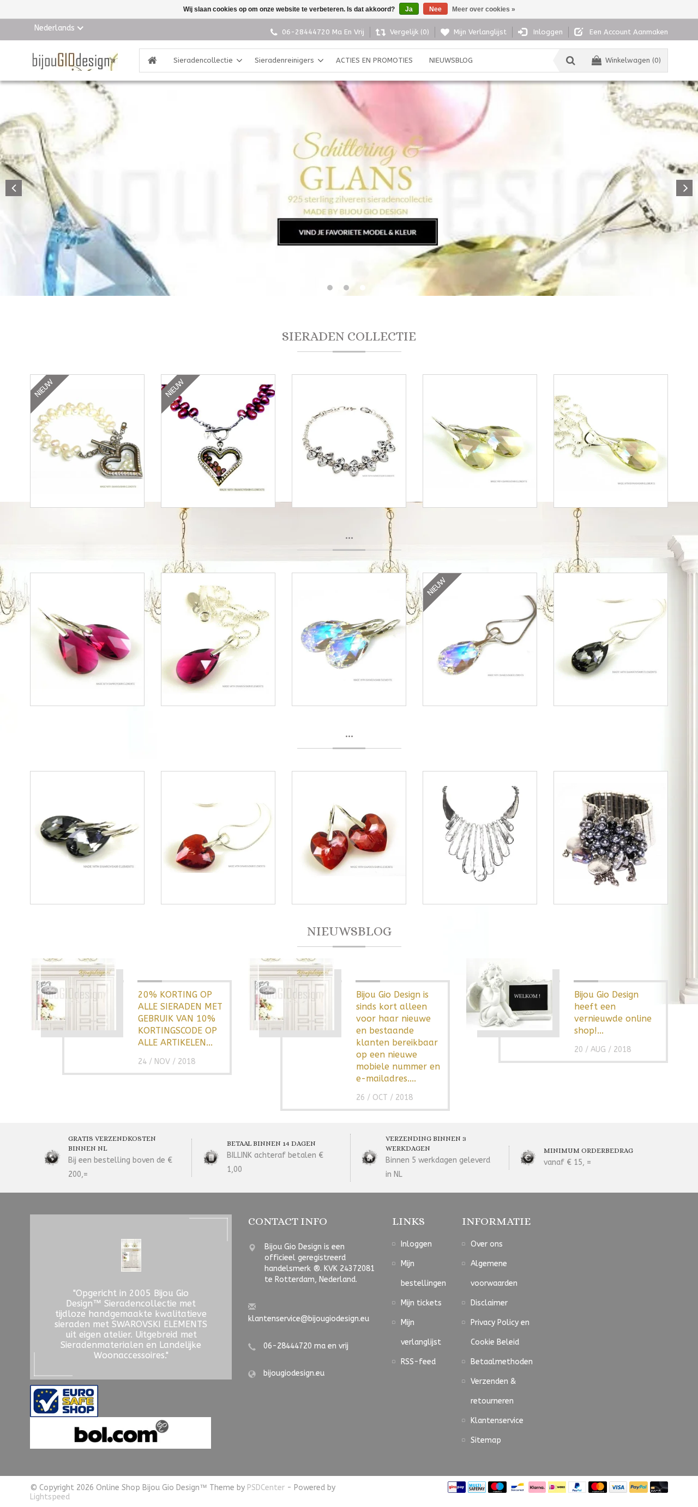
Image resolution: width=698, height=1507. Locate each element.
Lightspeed (50, 1497)
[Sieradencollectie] (74, 60)
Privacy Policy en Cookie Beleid (500, 1332)
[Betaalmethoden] (457, 1486)
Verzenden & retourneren (493, 1391)
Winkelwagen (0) (633, 60)
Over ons (487, 1244)
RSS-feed (418, 1361)
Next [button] (684, 188)
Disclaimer (489, 1303)
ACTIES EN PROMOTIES (374, 60)
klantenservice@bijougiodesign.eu (308, 1318)
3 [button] (362, 287)
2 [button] (346, 287)
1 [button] (330, 287)
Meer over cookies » (483, 9)
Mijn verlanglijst (421, 1332)
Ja (409, 9)
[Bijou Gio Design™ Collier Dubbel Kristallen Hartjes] (349, 441)
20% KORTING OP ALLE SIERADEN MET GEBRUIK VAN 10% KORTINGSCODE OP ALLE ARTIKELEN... (180, 1018)
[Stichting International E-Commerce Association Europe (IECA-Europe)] (64, 1400)
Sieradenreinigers (284, 60)
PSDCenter (266, 1487)
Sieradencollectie (203, 60)
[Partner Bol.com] (120, 1432)
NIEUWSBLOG (451, 60)
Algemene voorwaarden (494, 1273)
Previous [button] (13, 188)
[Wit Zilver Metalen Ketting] (480, 837)
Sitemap (486, 1440)
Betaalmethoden (502, 1361)
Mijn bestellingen (423, 1273)
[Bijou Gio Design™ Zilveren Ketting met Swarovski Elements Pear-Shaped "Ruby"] (218, 639)
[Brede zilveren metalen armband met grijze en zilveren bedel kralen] (610, 837)
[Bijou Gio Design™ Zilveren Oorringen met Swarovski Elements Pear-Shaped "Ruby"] (87, 639)
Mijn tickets (421, 1303)
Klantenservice (497, 1420)
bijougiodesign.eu (293, 1373)
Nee (435, 9)
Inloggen (416, 1244)
